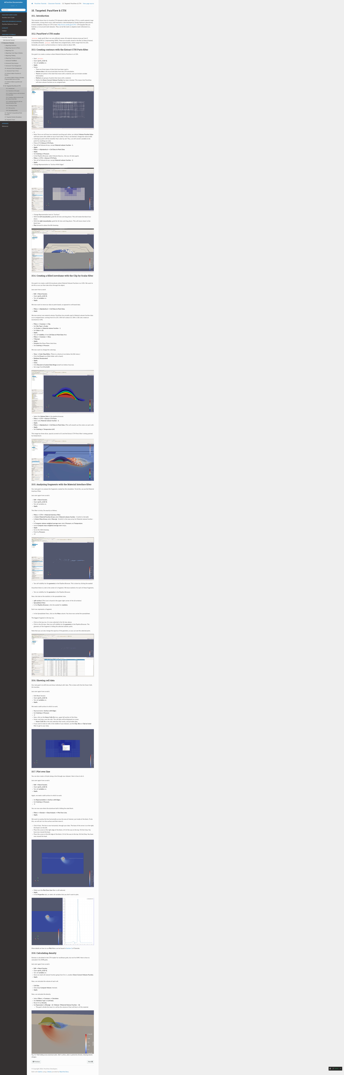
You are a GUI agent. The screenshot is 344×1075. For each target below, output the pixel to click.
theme (49, 1071)
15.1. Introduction (10, 88)
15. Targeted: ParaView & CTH (13, 86)
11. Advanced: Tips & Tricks (12, 71)
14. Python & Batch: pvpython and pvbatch (13, 82)
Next (89, 1061)
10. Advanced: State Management (13, 68)
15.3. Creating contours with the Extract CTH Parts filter (15, 94)
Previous (37, 1061)
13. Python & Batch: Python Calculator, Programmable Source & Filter (14, 78)
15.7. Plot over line (10, 108)
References (5, 126)
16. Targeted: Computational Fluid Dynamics (13, 113)
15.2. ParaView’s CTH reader (12, 90)
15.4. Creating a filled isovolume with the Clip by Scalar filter (14, 98)
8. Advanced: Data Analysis (11, 63)
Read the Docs (64, 1071)
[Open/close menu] (1, 37)
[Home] (32, 3)
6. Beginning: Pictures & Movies (13, 58)
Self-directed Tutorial (9, 40)
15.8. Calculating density (12, 110)
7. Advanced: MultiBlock (11, 60)
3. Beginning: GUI (9, 50)
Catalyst (4, 31)
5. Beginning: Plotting (10, 55)
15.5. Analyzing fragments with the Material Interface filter (14, 102)
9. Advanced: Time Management (13, 65)
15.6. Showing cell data (11, 105)
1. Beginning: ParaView (10, 45)
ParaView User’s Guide (8, 17)
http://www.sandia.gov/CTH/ (67, 24)
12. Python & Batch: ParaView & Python (13, 74)
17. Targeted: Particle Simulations (13, 117)
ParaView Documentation (14, 2)
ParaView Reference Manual (10, 24)
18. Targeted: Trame (10, 119)
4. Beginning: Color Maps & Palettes (14, 53)
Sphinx (40, 1071)
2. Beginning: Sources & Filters (12, 48)
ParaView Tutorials (7, 37)
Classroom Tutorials (8, 43)
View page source (88, 3)
